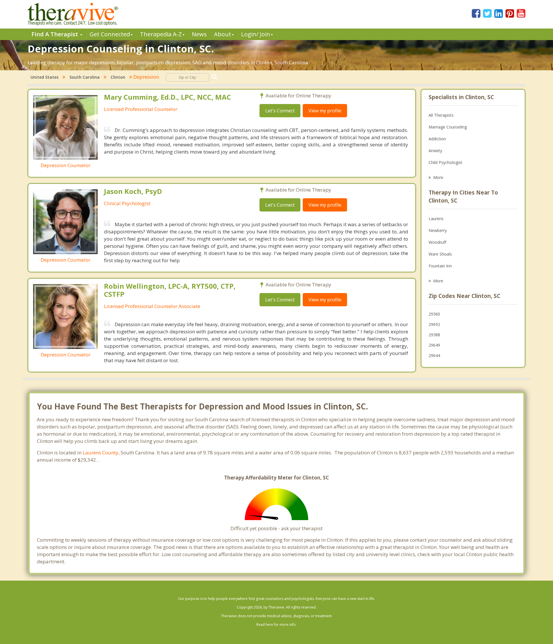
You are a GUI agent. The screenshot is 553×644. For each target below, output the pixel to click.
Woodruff (437, 242)
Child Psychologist (445, 162)
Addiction (437, 138)
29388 (434, 334)
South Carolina (84, 77)
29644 (434, 355)
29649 (434, 345)
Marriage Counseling (448, 127)
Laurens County (100, 452)
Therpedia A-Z (161, 34)
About (222, 34)
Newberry (438, 230)
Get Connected (110, 34)
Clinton (118, 77)
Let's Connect (280, 110)
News (199, 34)
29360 (434, 314)
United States (44, 77)
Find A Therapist (55, 34)
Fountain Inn (440, 266)
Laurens (436, 218)
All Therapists (441, 115)
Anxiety (435, 150)
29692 (434, 324)
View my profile (324, 110)
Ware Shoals (440, 254)
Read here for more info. (276, 624)
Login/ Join (255, 34)
